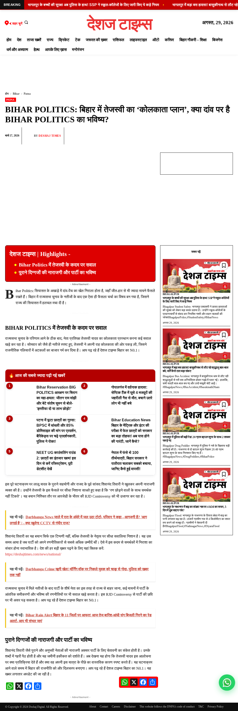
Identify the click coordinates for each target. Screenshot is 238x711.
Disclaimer (130, 706)
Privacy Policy (216, 706)
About (92, 706)
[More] (228, 136)
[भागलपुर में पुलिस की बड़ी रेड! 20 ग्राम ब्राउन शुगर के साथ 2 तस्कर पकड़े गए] (196, 415)
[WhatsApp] (206, 136)
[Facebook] (195, 136)
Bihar (16, 93)
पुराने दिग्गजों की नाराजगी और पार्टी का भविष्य (57, 272)
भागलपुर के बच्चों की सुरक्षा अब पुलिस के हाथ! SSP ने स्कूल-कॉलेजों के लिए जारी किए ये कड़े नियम (196, 299)
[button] (26, 22)
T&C (201, 706)
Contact (104, 706)
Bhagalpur (171, 294)
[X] (217, 136)
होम (7, 93)
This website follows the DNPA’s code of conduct (167, 706)
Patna (27, 93)
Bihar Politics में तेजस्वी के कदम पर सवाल (57, 265)
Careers (116, 706)
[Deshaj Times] (29, 135)
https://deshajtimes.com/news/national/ (33, 554)
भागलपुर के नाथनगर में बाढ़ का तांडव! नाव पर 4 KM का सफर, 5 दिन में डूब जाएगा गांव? (194, 508)
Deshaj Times (50, 135)
